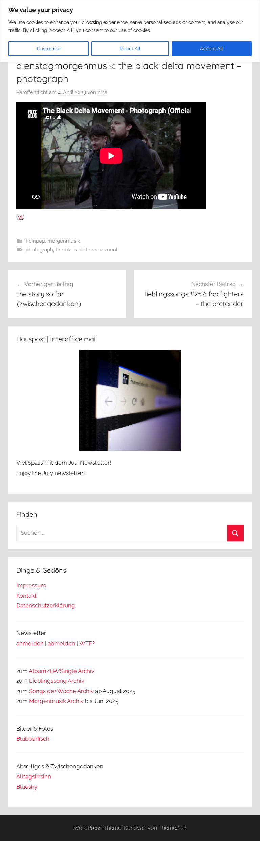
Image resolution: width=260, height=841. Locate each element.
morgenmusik (63, 241)
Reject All (130, 48)
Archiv (76, 680)
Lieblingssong (48, 680)
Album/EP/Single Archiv (61, 671)
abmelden (61, 643)
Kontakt (26, 595)
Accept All (211, 48)
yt (20, 217)
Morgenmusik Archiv (56, 701)
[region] (130, 31)
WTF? (87, 643)
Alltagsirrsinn (33, 776)
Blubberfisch (32, 738)
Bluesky (26, 786)
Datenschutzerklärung (45, 605)
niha (102, 92)
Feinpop (35, 241)
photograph (39, 250)
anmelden (30, 643)
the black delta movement (87, 250)
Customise (48, 48)
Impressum (31, 585)
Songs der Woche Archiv (61, 691)
